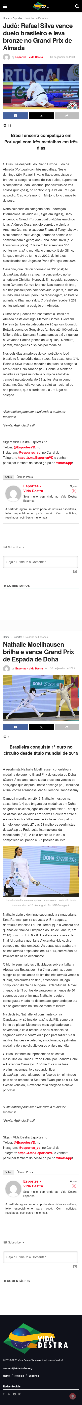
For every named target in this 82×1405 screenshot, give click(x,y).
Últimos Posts (25, 476)
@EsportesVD (24, 447)
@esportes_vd (30, 452)
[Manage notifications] (72, 1396)
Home (6, 18)
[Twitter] (74, 490)
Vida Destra (24, 1360)
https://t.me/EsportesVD (36, 457)
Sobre (8, 476)
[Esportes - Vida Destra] (13, 493)
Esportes (17, 18)
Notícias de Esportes (36, 18)
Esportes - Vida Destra (29, 57)
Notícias (19, 1375)
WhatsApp (64, 462)
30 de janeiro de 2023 (62, 57)
